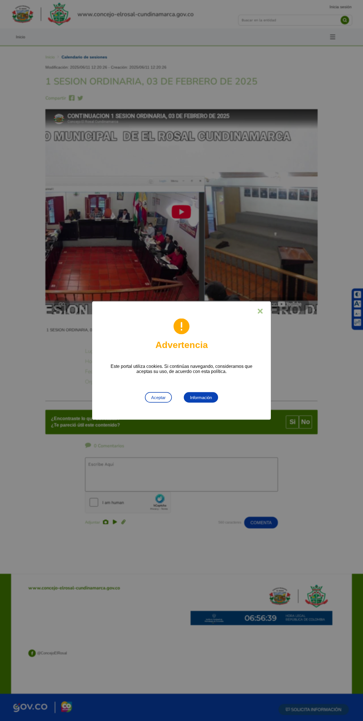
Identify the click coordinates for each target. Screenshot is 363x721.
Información (201, 397)
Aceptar (158, 397)
